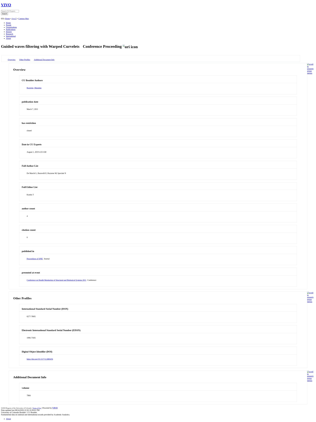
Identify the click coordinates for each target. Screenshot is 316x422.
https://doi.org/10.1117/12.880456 (40, 359)
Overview (12, 60)
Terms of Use (37, 408)
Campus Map (23, 19)
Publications (10, 29)
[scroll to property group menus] (310, 73)
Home (7, 19)
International (11, 36)
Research (9, 34)
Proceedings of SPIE (35, 259)
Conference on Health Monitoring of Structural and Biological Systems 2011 (56, 280)
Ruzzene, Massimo (34, 88)
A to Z (14, 19)
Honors (9, 32)
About (8, 38)
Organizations (11, 27)
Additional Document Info (44, 60)
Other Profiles (24, 60)
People (8, 25)
